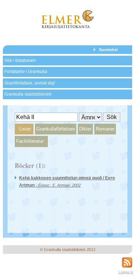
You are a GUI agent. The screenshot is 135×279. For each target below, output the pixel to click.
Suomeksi (108, 49)
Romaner (105, 129)
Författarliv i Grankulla (25, 71)
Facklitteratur (30, 141)
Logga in (125, 272)
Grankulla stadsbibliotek (27, 94)
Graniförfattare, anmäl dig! (29, 83)
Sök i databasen (20, 60)
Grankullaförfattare (55, 129)
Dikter (85, 129)
